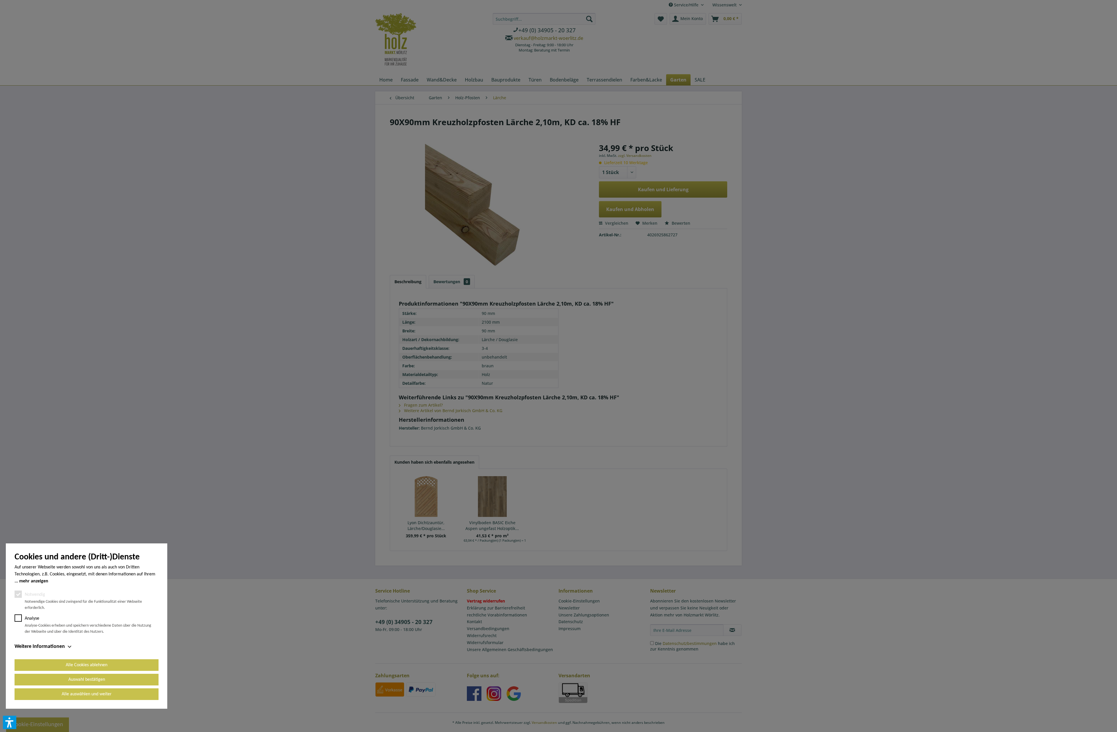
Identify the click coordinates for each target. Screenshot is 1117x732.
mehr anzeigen (33, 581)
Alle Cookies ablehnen (86, 665)
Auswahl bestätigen (86, 679)
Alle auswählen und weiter (87, 694)
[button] (9, 722)
